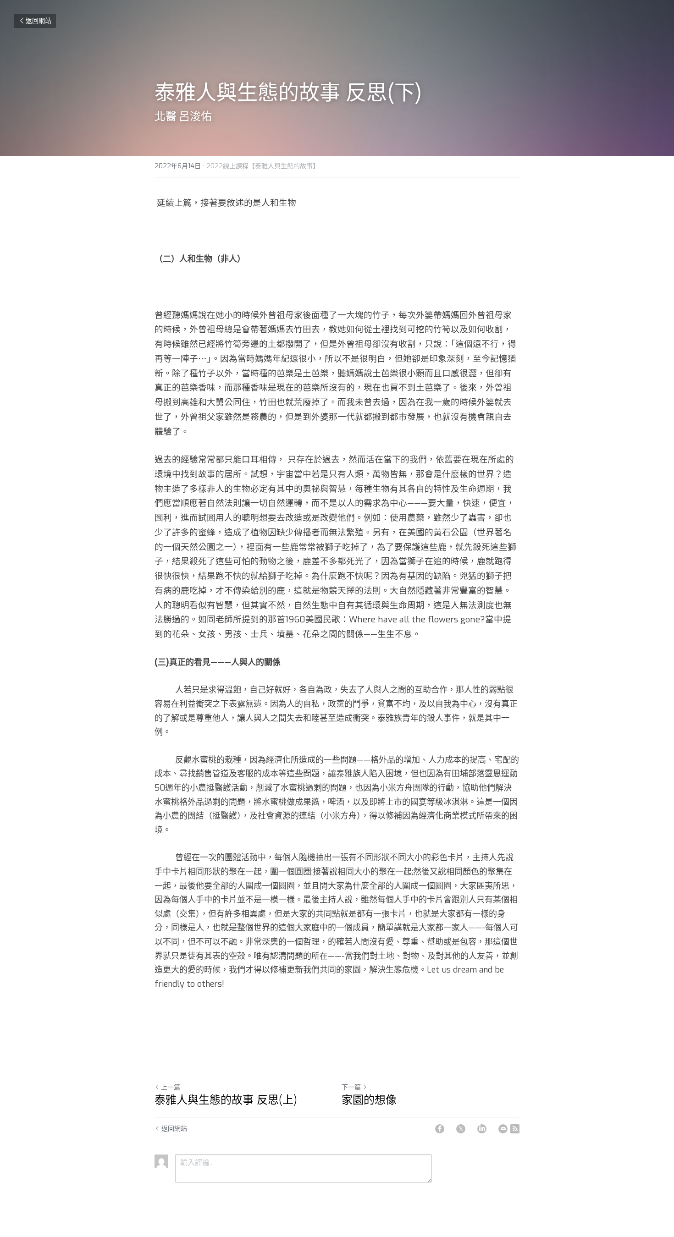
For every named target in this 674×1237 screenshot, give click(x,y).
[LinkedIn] (481, 1128)
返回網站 (38, 20)
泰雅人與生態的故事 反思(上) (226, 1100)
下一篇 (351, 1087)
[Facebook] (439, 1128)
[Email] (503, 1128)
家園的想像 (369, 1100)
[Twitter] (460, 1128)
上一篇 (170, 1087)
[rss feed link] (514, 1128)
